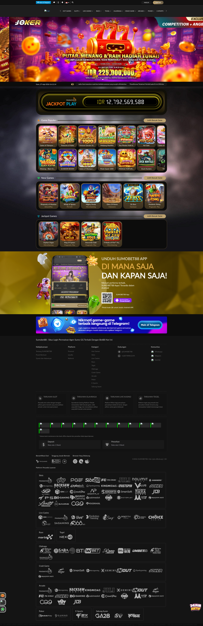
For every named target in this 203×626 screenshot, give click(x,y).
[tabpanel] (101, 49)
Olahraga (118, 11)
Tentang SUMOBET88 (44, 351)
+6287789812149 (128, 356)
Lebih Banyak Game (154, 120)
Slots (76, 11)
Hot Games (67, 11)
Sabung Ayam (97, 387)
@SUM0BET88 (127, 352)
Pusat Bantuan (41, 355)
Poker (150, 11)
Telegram (158, 356)
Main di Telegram (44, 2)
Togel (107, 11)
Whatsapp (158, 352)
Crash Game (130, 11)
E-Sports (160, 11)
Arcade (141, 11)
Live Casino (87, 11)
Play (71, 104)
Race (98, 11)
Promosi (71, 351)
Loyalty (70, 355)
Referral (71, 358)
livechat (157, 360)
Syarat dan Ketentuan (44, 358)
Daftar (158, 2)
